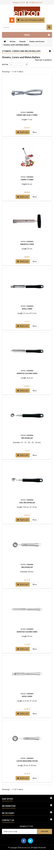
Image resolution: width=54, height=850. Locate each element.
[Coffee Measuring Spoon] (27, 738)
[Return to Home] (4, 41)
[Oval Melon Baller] (27, 480)
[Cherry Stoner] (27, 157)
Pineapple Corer (27, 244)
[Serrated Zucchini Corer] (27, 351)
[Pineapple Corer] (27, 222)
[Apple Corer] (27, 286)
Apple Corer (27, 308)
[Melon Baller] (27, 415)
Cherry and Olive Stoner (27, 115)
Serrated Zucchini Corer (27, 373)
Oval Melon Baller (27, 502)
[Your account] (12, 20)
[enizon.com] (27, 11)
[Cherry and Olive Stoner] (27, 93)
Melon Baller (27, 438)
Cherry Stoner (27, 179)
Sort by (5, 64)
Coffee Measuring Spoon (27, 761)
